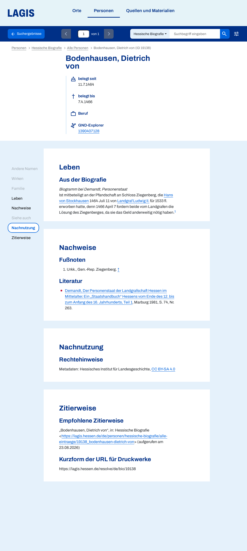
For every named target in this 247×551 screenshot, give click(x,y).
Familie (18, 188)
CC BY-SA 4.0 (163, 369)
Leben (17, 198)
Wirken (17, 179)
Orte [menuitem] (76, 10)
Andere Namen (25, 169)
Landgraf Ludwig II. (133, 201)
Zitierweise (21, 238)
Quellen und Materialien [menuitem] (150, 10)
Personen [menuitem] (104, 10)
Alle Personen (77, 48)
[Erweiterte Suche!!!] (236, 34)
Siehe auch (21, 218)
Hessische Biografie (149, 34)
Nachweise (21, 208)
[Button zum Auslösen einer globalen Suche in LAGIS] (225, 34)
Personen (19, 48)
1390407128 (88, 131)
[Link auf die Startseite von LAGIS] (48, 13)
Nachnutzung (23, 228)
